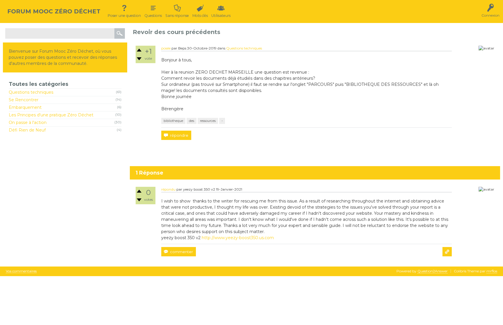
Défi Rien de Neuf (27, 130)
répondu (168, 189)
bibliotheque (173, 121)
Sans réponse (177, 15)
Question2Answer (432, 271)
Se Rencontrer (23, 99)
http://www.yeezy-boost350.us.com (238, 237)
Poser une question (124, 15)
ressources (208, 121)
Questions (153, 15)
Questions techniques (31, 92)
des (191, 121)
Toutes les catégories (38, 84)
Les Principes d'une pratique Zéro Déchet (51, 115)
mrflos (491, 271)
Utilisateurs (221, 15)
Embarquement (25, 107)
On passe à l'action (28, 122)
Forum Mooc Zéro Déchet (53, 11)
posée (166, 48)
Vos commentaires (21, 271)
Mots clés (200, 15)
